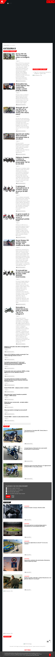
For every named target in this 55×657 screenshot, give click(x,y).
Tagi (10, 45)
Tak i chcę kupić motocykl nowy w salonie (16, 493)
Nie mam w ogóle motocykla (14, 488)
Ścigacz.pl (2, 2)
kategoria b (13, 45)
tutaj (35, 654)
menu (53, 1)
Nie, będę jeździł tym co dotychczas (15, 490)
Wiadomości (26, 506)
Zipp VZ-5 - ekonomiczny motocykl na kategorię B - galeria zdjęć (42, 73)
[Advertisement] (43, 58)
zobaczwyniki (12, 496)
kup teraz (27, 650)
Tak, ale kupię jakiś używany (13, 491)
